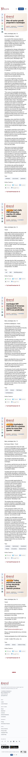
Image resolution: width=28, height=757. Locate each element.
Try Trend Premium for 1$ (13, 191)
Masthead (3, 710)
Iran (6, 272)
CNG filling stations (18, 272)
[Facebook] (5, 741)
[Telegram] (14, 741)
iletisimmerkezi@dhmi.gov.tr (15, 629)
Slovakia (7, 548)
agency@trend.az (4, 695)
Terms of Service (4, 728)
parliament (23, 178)
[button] (2, 14)
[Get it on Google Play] (14, 747)
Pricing (2, 721)
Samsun (13, 644)
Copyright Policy (4, 732)
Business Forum (22, 548)
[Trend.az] (5, 9)
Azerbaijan (8, 178)
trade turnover (15, 546)
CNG (11, 272)
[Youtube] (11, 741)
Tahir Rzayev (19, 390)
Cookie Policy (3, 734)
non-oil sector (15, 178)
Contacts (3, 712)
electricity (8, 644)
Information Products (5, 723)
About (2, 708)
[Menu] (25, 9)
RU (16, 754)
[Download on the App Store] (5, 747)
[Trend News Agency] (4, 683)
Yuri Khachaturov (9, 392)
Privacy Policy (4, 730)
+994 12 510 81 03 (4, 694)
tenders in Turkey (21, 644)
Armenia (12, 390)
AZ (14, 754)
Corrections (3, 716)
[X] (8, 741)
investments (23, 546)
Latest (2, 701)
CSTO (7, 390)
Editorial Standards (5, 714)
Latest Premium (4, 703)
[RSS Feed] (19, 741)
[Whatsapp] (2, 741)
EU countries (14, 548)
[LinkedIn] (16, 741)
